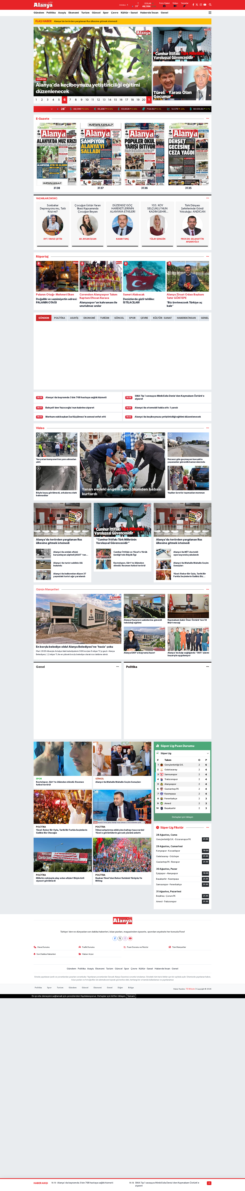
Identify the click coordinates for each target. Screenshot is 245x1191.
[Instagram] (125, 938)
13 (104, 99)
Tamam (131, 996)
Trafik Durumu (88, 947)
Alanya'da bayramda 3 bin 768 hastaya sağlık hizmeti (76, 397)
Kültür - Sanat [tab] (162, 318)
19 (138, 99)
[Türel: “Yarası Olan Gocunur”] (182, 83)
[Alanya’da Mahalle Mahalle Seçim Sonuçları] (122, 759)
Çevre (114, 12)
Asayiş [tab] (74, 318)
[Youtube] (130, 938)
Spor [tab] (132, 318)
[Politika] (207, 667)
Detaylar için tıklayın (182, 817)
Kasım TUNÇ (122, 239)
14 (109, 99)
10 (87, 99)
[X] (120, 938)
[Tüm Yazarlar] (207, 198)
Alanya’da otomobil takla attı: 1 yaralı (156, 407)
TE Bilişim (190, 989)
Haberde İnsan (149, 12)
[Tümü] (207, 119)
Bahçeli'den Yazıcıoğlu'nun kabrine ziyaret (69, 407)
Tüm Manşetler (179, 947)
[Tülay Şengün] (157, 225)
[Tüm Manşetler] (207, 589)
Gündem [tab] (43, 318)
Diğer (120, 988)
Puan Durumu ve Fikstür (137, 947)
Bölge (131, 988)
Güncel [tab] (119, 318)
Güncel (96, 12)
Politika (51, 12)
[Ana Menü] (210, 13)
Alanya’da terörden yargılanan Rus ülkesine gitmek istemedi (85, 21)
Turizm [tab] (104, 318)
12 (98, 99)
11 (92, 99)
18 (132, 99)
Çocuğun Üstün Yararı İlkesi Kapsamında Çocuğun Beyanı (88, 208)
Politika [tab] (59, 318)
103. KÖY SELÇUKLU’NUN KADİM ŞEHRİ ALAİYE (157, 208)
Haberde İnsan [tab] (186, 318)
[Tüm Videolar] (207, 428)
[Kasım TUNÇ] (122, 225)
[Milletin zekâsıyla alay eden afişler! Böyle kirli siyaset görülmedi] (63, 855)
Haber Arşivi (87, 954)
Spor (106, 12)
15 (115, 99)
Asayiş (62, 12)
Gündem (39, 12)
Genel (164, 12)
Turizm (85, 12)
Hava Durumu (43, 947)
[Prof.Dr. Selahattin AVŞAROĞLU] (192, 225)
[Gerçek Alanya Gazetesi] (43, 5)
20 (143, 99)
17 (126, 99)
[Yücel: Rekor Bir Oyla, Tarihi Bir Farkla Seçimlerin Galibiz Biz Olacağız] (63, 807)
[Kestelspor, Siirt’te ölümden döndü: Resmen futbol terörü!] (63, 759)
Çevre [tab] (144, 318)
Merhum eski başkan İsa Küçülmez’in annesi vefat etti (75, 417)
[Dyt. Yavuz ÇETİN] (52, 225)
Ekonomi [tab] (89, 318)
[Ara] (210, 5)
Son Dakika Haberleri (46, 954)
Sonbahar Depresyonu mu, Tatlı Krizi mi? (53, 208)
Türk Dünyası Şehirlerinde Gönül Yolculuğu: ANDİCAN (192, 208)
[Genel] (117, 667)
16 (121, 99)
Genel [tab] (205, 318)
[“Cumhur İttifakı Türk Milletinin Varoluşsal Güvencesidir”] (182, 44)
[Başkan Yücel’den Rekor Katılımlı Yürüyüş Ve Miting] (122, 855)
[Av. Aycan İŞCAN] (87, 225)
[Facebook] (115, 938)
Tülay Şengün (157, 239)
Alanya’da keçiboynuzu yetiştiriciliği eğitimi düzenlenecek (168, 417)
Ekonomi (73, 12)
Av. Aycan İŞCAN (87, 239)
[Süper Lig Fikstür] (207, 827)
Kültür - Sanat (129, 12)
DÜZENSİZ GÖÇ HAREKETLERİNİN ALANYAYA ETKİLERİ (122, 208)
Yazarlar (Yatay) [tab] (46, 198)
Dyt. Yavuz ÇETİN (53, 239)
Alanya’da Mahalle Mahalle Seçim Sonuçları (118, 782)
